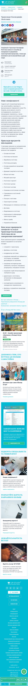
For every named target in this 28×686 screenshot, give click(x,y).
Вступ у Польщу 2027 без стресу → (11, 310)
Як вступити (14, 632)
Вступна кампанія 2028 (14, 625)
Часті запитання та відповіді (14, 659)
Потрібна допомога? (14, 596)
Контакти (14, 618)
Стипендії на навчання (14, 643)
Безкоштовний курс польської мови (14, 639)
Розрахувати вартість (9, 532)
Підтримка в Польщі (14, 650)
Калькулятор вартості (10, 520)
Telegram (15, 676)
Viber (11, 676)
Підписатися (14, 94)
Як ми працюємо (14, 634)
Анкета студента (14, 620)
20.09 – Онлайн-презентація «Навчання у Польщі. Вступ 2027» (12, 335)
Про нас (14, 636)
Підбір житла (14, 645)
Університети (11, 7)
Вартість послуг (7, 574)
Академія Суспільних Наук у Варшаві (11, 22)
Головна (3, 7)
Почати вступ (18, 684)
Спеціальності (14, 613)
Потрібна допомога (8, 396)
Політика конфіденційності (14, 655)
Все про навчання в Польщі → (10, 300)
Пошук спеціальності (10, 477)
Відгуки (14, 627)
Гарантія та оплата (14, 662)
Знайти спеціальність (8, 489)
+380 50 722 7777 (14, 674)
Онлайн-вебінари (14, 648)
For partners (14, 600)
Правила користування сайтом (14, 652)
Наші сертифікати (14, 657)
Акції (14, 609)
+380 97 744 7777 (14, 672)
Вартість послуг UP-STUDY (11, 564)
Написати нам (14, 604)
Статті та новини (14, 629)
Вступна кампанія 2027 (14, 623)
